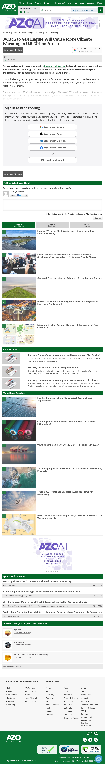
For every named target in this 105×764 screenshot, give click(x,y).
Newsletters (86, 694)
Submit (98, 218)
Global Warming (51, 32)
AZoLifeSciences (32, 701)
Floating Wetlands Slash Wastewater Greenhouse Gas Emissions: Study (65, 232)
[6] (19, 524)
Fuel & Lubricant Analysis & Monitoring (31, 654)
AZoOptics (10, 698)
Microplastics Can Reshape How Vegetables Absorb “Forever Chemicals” (69, 326)
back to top (91, 733)
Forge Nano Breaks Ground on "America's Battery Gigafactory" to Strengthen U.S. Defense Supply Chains (66, 256)
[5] (19, 334)
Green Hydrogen (71, 698)
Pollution (39, 32)
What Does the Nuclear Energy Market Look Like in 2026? (68, 444)
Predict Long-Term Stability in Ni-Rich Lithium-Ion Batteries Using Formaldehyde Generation (52, 612)
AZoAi (27, 694)
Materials (68, 708)
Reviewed (11, 60)
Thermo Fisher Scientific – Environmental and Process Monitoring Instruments (39, 606)
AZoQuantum (30, 691)
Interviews (68, 694)
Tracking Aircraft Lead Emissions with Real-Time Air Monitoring (65, 493)
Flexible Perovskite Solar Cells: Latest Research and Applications (64, 399)
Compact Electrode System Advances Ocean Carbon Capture (69, 277)
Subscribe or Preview (22, 632)
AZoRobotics (11, 694)
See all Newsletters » (12, 666)
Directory (50, 694)
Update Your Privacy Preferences (23, 761)
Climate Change (26, 32)
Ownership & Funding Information (87, 723)
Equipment (51, 698)
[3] (19, 287)
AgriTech (17, 629)
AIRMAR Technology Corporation (20, 595)
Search (84, 691)
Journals (49, 714)
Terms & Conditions (89, 704)
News (15, 32)
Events (66, 691)
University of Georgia (55, 66)
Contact (84, 698)
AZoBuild (10, 701)
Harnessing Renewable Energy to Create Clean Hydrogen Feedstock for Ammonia (67, 303)
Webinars (50, 701)
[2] (19, 263)
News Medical (31, 698)
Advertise (85, 701)
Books (48, 708)
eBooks (49, 711)
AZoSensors (30, 688)
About (83, 688)
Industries (68, 704)
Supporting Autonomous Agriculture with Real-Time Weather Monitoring (42, 591)
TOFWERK (11, 585)
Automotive (19, 642)
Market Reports (52, 704)
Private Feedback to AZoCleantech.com (85, 214)
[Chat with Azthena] (98, 759)
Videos (66, 688)
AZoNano (10, 691)
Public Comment (55, 214)
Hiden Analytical (14, 616)
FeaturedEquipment (52, 225)
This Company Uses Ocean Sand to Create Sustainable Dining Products (69, 469)
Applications (69, 701)
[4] (19, 310)
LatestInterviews (86, 225)
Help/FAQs (68, 711)
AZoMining (10, 704)
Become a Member (72, 718)
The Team (68, 714)
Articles (49, 691)
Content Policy (87, 717)
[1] (19, 240)
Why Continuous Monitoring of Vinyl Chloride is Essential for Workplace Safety (69, 516)
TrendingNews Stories (19, 225)
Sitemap (84, 714)
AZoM (8, 688)
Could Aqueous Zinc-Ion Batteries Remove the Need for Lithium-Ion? (67, 422)
